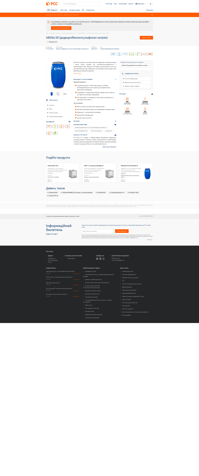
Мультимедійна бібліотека (129, 293)
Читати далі (77, 73)
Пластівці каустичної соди (92, 308)
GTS (123, 281)
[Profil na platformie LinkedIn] (100, 259)
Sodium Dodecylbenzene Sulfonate (109, 49)
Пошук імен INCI (126, 306)
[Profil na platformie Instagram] (103, 259)
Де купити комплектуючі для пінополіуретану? (97, 282)
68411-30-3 (94, 49)
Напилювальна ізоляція (91, 297)
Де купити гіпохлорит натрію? (93, 291)
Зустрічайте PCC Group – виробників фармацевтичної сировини (98, 275)
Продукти (54, 10)
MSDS (50, 109)
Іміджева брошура (127, 287)
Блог (115, 3)
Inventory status (53, 113)
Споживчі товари (74, 10)
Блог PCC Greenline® (127, 309)
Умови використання (127, 271)
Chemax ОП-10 (53, 196)
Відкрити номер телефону (132, 86)
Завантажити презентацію (129, 290)
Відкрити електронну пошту (133, 82)
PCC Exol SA (50, 49)
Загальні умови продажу (56, 116)
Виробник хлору (89, 311)
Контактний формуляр (131, 79)
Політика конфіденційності (129, 274)
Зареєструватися (122, 231)
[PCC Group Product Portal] (52, 4)
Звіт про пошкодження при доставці (131, 284)
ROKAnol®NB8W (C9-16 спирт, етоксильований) (77, 192)
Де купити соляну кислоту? (92, 294)
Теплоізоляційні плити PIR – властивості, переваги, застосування (97, 301)
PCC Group (109, 3)
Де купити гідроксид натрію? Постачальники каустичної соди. (91, 286)
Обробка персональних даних (130, 277)
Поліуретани (90, 10)
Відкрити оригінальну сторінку (72, 216)
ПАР (83, 10)
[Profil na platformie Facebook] (97, 259)
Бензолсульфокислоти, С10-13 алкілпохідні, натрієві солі (72, 49)
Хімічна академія (126, 315)
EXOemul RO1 (102, 192)
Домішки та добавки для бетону (93, 279)
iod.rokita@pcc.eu (119, 260)
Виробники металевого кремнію (93, 314)
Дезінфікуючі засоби (90, 271)
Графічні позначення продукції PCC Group (133, 296)
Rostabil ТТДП (133, 192)
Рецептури (149, 10)
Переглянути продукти (109, 147)
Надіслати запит (146, 37)
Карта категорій (126, 299)
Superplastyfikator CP (117, 192)
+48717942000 (71, 258)
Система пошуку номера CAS (129, 302)
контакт (130, 3)
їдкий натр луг (89, 305)
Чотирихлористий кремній (92, 317)
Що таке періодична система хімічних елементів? (135, 312)
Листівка (51, 105)
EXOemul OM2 (53, 192)
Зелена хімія (123, 3)
